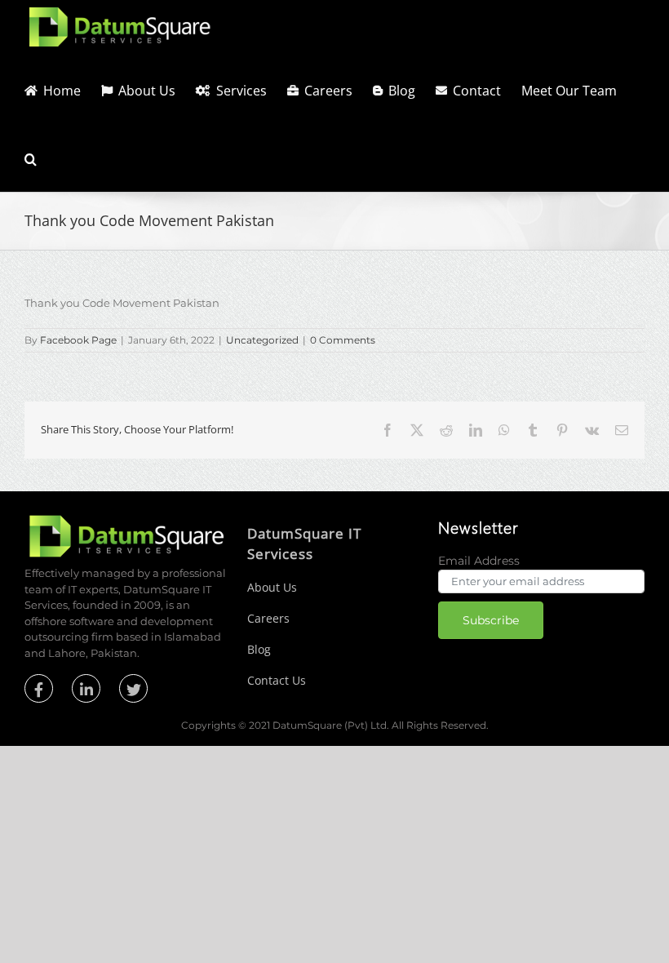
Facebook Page (78, 340)
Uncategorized (262, 340)
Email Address (479, 560)
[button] (30, 157)
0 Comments (342, 340)
